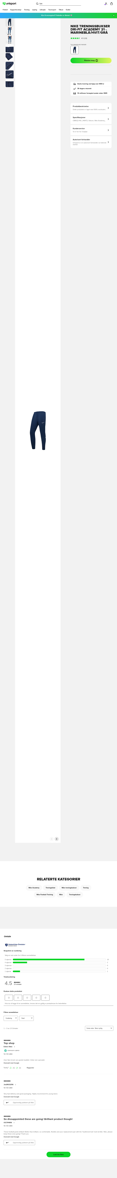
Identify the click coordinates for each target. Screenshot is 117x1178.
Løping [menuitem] (34, 10)
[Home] (9, 3)
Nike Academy (34, 888)
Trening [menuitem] (26, 10)
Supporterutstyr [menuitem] (15, 10)
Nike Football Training (45, 894)
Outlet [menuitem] (68, 10)
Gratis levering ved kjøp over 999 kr (90, 84)
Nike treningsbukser (69, 888)
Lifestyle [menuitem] (43, 10)
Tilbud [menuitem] (61, 10)
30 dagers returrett (84, 88)
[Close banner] (113, 15)
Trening (86, 888)
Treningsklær (50, 888)
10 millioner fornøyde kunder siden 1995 (92, 93)
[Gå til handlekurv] (111, 3)
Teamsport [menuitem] (52, 10)
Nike (61, 894)
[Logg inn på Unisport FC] (106, 3)
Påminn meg (89, 60)
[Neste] (57, 839)
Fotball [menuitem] (5, 10)
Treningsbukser (74, 894)
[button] (9, 31)
